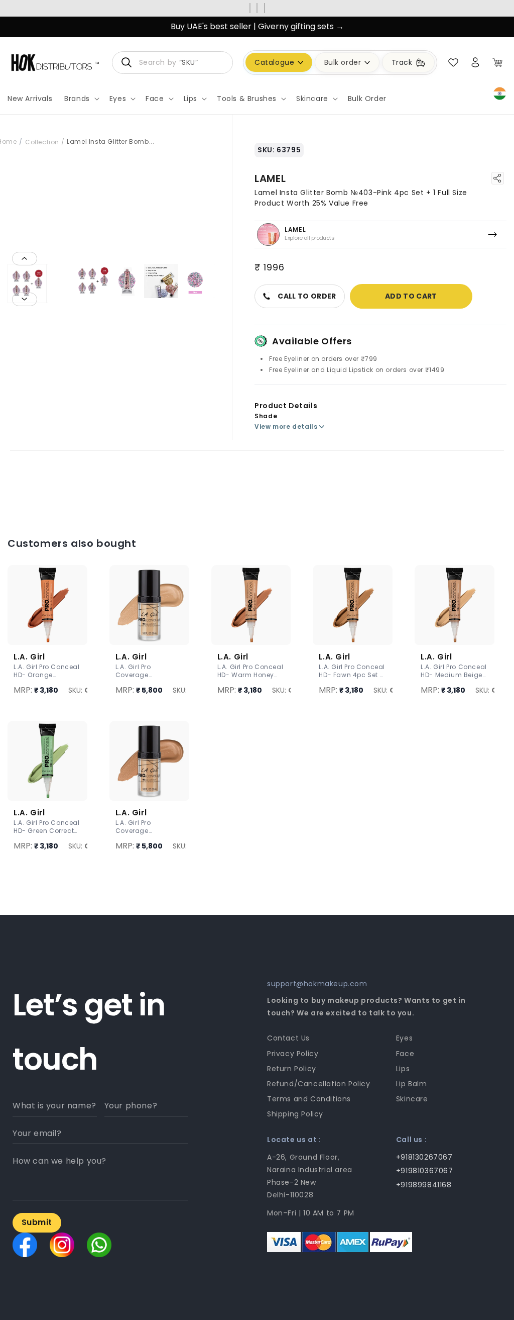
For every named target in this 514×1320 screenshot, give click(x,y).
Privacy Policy (292, 1054)
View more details (285, 426)
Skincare (412, 1099)
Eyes (404, 1038)
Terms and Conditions (309, 1099)
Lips (403, 1069)
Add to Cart (411, 296)
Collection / (44, 142)
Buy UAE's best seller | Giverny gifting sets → (257, 26)
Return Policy (291, 1069)
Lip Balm (411, 1084)
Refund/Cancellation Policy (318, 1084)
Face (405, 1054)
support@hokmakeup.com (317, 984)
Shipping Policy (295, 1114)
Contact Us (288, 1038)
